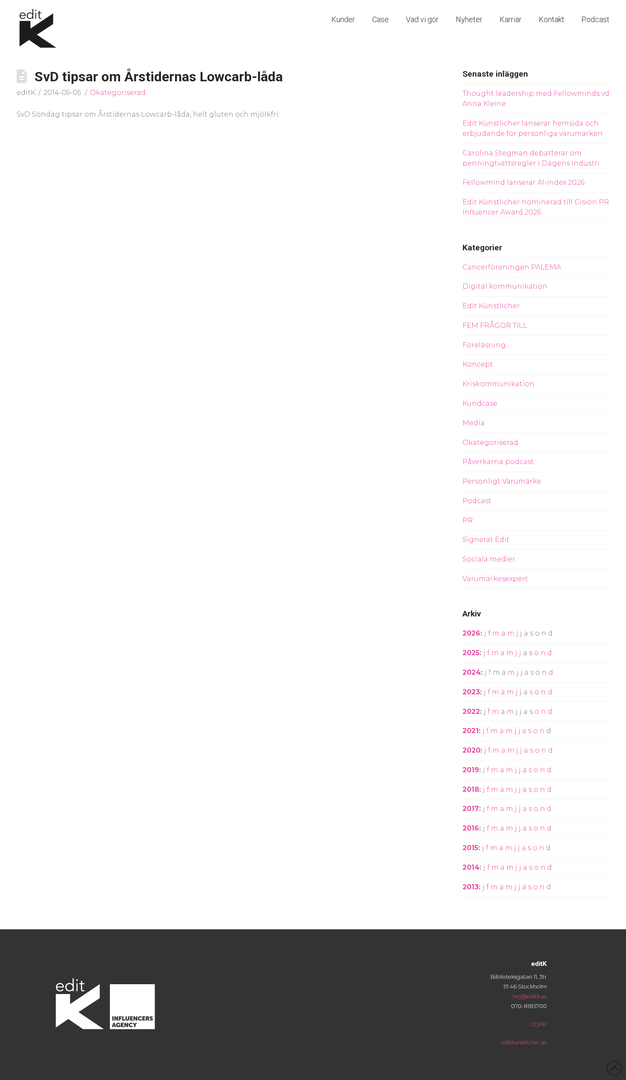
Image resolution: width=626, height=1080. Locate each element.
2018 (470, 789)
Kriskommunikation (498, 384)
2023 (471, 692)
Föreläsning (484, 345)
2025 (471, 653)
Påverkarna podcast (498, 462)
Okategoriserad (118, 93)
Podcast (476, 501)
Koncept (477, 364)
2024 (471, 672)
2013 (470, 887)
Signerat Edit (485, 540)
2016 (470, 828)
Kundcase (479, 403)
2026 (471, 633)
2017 (470, 809)
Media (473, 423)
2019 (470, 770)
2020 (471, 750)
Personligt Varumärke (501, 481)
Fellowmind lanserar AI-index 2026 (523, 182)
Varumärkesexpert (495, 579)
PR (467, 520)
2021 (470, 731)
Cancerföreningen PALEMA (511, 267)
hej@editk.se (530, 996)
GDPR (538, 1024)
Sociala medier (488, 559)
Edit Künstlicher (491, 306)
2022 (471, 712)
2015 (470, 848)
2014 (471, 867)
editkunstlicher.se (524, 1042)
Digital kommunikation (505, 286)
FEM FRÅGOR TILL (494, 325)
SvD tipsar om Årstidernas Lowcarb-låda (158, 77)
